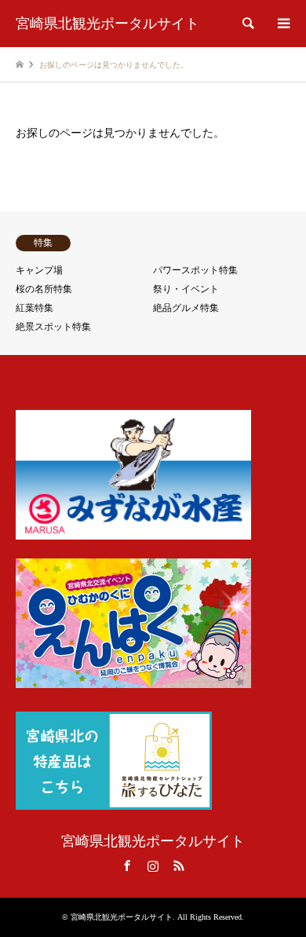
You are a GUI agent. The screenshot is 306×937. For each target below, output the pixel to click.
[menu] (282, 23)
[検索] (247, 23)
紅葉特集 (34, 307)
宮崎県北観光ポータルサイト (153, 841)
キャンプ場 (39, 270)
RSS (178, 865)
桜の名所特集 (44, 289)
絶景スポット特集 (53, 326)
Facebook (127, 865)
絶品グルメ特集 (186, 307)
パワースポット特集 (195, 270)
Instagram (153, 865)
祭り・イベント (186, 289)
